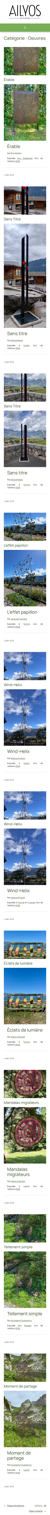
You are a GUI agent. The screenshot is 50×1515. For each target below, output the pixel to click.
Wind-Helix (13, 685)
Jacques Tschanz (19, 619)
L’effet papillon (16, 545)
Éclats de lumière (18, 963)
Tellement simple (18, 1247)
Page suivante (37, 1511)
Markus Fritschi (18, 758)
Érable (9, 80)
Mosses (27, 1325)
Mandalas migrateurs (21, 1103)
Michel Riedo (17, 340)
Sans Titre (12, 219)
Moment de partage (20, 1386)
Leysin (27, 345)
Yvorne (26, 484)
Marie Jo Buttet (18, 1036)
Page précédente (14, 1505)
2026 (17, 161)
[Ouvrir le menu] (25, 27)
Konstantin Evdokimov (21, 1320)
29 (45, 1505)
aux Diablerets (24, 158)
